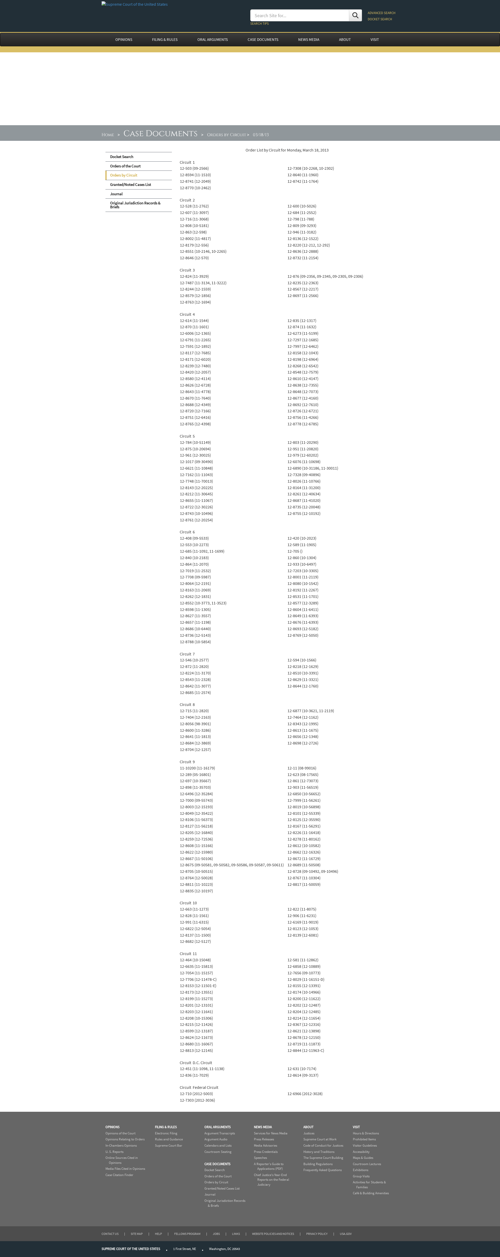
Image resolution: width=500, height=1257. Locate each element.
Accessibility (361, 1151)
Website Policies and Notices (273, 1234)
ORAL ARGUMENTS (212, 39)
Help (158, 1234)
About (308, 1127)
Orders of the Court (125, 166)
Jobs (216, 1234)
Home (108, 135)
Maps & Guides (363, 1157)
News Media (263, 1127)
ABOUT (345, 39)
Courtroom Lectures (367, 1164)
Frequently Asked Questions (322, 1170)
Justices (308, 1133)
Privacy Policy (317, 1234)
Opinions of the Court (120, 1133)
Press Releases (264, 1139)
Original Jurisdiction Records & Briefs (135, 205)
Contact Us (110, 1234)
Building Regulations (318, 1164)
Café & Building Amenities (371, 1193)
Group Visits (361, 1176)
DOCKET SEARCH (380, 19)
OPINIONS (123, 39)
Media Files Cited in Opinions (125, 1168)
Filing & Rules (166, 1127)
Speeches (260, 1157)
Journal (116, 194)
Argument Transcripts (219, 1133)
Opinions (112, 1127)
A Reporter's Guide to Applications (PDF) (269, 1166)
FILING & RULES (165, 39)
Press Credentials (266, 1151)
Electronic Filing (166, 1133)
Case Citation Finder (119, 1175)
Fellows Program (187, 1234)
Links (236, 1234)
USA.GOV (346, 1234)
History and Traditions (318, 1151)
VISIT (375, 39)
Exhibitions (360, 1170)
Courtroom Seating (218, 1151)
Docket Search (121, 156)
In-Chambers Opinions (121, 1145)
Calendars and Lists (218, 1145)
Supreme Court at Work (319, 1139)
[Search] (355, 15)
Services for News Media (271, 1133)
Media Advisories (265, 1145)
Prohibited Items (364, 1139)
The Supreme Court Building (323, 1157)
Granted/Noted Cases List (130, 184)
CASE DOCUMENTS (263, 39)
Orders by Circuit (226, 135)
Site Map (137, 1234)
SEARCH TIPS (259, 23)
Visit (356, 1127)
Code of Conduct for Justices (323, 1145)
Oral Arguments (217, 1127)
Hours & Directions (366, 1133)
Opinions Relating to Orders (125, 1139)
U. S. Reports (114, 1151)
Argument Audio (215, 1139)
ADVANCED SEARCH (381, 13)
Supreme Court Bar (168, 1145)
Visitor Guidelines (365, 1145)
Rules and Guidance (169, 1139)
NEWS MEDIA (308, 39)
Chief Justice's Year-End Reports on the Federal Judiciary (271, 1180)
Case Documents (160, 133)
